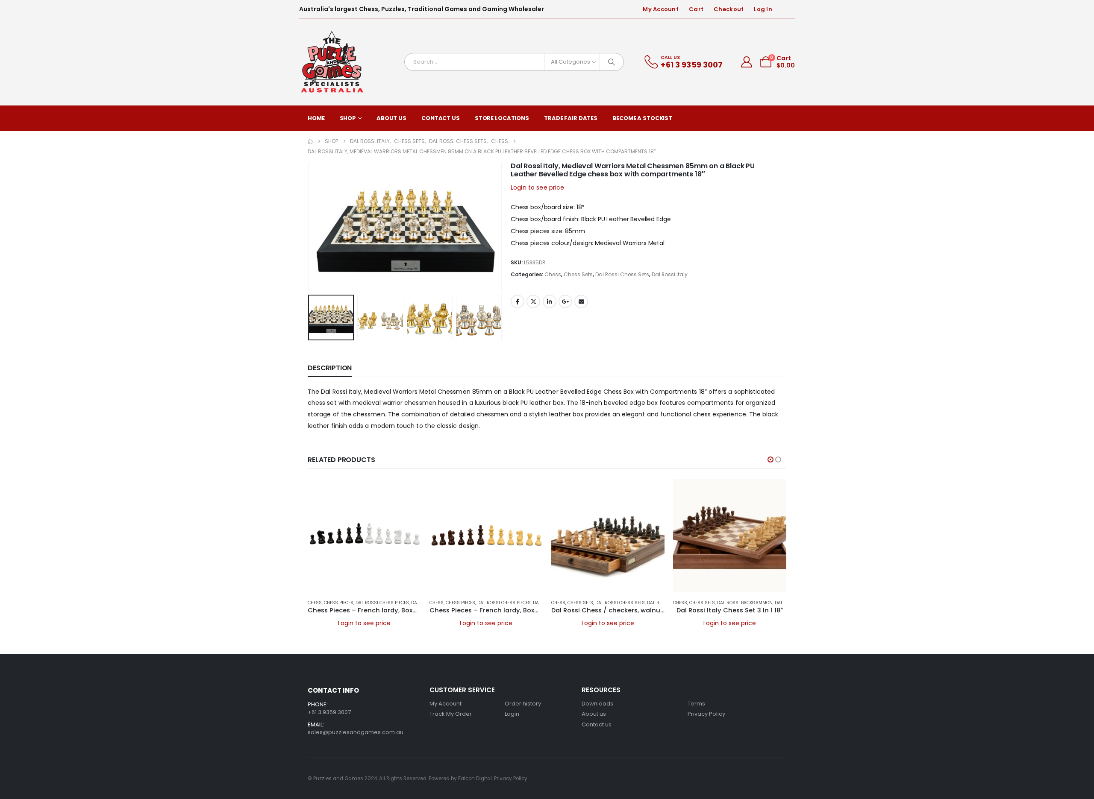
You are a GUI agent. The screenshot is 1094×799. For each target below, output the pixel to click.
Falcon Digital (475, 778)
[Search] (611, 61)
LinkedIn (549, 301)
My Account (661, 9)
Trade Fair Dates (570, 118)
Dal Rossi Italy (670, 274)
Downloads (597, 703)
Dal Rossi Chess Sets (622, 274)
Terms (696, 703)
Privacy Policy (706, 714)
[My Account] (746, 61)
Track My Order (450, 714)
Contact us (597, 724)
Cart (696, 9)
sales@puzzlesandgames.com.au (355, 732)
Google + (565, 301)
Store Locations (502, 118)
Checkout (729, 9)
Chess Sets (578, 274)
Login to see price (538, 187)
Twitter (533, 301)
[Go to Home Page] (310, 141)
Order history (523, 703)
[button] (309, 226)
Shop (348, 118)
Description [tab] (330, 368)
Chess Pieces (338, 603)
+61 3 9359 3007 (329, 712)
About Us (391, 118)
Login (512, 714)
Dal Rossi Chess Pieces (382, 603)
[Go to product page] (364, 535)
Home (316, 118)
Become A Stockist (642, 118)
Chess (552, 274)
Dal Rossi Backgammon (745, 603)
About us (594, 714)
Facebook (517, 301)
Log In (763, 9)
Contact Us (440, 118)
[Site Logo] (332, 62)
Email (581, 301)
